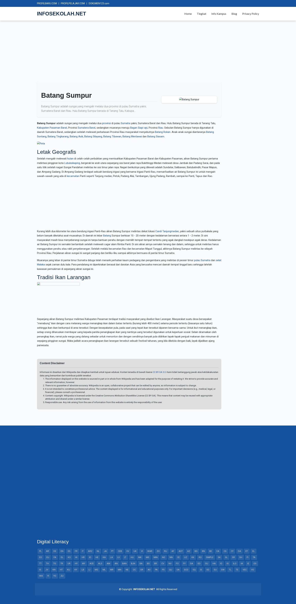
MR (111, 569)
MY (83, 563)
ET (246, 551)
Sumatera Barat (86, 127)
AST (181, 551)
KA (104, 557)
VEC (245, 569)
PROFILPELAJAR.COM (73, 3)
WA (41, 576)
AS (149, 569)
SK (219, 557)
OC (134, 569)
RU (165, 551)
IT (83, 551)
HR (83, 557)
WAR (149, 551)
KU (68, 569)
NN (171, 557)
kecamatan (73, 176)
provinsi (106, 123)
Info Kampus (218, 13)
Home (188, 13)
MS (147, 557)
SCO (186, 569)
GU (206, 563)
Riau (160, 127)
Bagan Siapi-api (138, 127)
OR (141, 569)
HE (97, 557)
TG (54, 563)
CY (232, 551)
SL (226, 557)
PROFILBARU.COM (47, 3)
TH (47, 563)
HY (76, 563)
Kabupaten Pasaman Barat (52, 127)
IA (242, 563)
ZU (62, 576)
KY (76, 569)
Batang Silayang (93, 136)
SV (127, 551)
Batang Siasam (155, 136)
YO (54, 576)
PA (156, 569)
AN (116, 563)
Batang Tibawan (112, 136)
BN (203, 551)
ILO (234, 563)
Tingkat (201, 13)
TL (230, 569)
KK (193, 557)
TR (61, 563)
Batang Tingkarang (58, 136)
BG (196, 551)
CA (217, 551)
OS (255, 563)
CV (162, 563)
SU (215, 569)
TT (40, 563)
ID (90, 557)
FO (177, 563)
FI (247, 557)
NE (127, 569)
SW (223, 569)
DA (239, 551)
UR (68, 563)
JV (47, 569)
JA (105, 551)
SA (178, 569)
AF (172, 551)
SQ (194, 569)
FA (55, 557)
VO (252, 569)
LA (111, 557)
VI (142, 551)
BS (148, 563)
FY (184, 563)
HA (214, 563)
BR (155, 563)
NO (163, 557)
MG (96, 569)
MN (119, 569)
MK (139, 557)
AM (108, 563)
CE (178, 557)
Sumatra (125, 123)
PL (40, 551)
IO (221, 563)
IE (248, 563)
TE (237, 569)
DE (54, 551)
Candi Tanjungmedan (167, 231)
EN (62, 551)
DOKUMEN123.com (99, 3)
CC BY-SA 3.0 (159, 372)
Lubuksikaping (72, 163)
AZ (188, 551)
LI (89, 569)
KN (54, 569)
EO (40, 557)
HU (132, 557)
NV (170, 563)
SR (233, 557)
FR (76, 551)
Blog (234, 13)
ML (104, 569)
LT (125, 557)
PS (163, 569)
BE (210, 551)
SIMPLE (209, 557)
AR (47, 551)
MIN (156, 557)
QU (170, 569)
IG (228, 563)
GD (199, 563)
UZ (185, 557)
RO (200, 557)
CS (225, 551)
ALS (100, 563)
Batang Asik (76, 136)
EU (47, 557)
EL (253, 551)
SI (201, 569)
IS (40, 569)
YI (48, 576)
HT (61, 569)
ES (69, 551)
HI (76, 557)
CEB (120, 551)
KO (69, 557)
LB (83, 569)
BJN (133, 563)
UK (135, 551)
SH (240, 557)
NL (98, 551)
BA (141, 563)
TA (254, 557)
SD (207, 569)
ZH (158, 551)
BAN (124, 563)
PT (112, 551)
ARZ (90, 551)
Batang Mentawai (132, 136)
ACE (92, 563)
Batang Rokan (162, 132)
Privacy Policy (250, 13)
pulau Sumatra (202, 260)
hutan (70, 158)
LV (118, 557)
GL (62, 557)
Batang (107, 235)
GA (191, 563)
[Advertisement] (140, 53)
